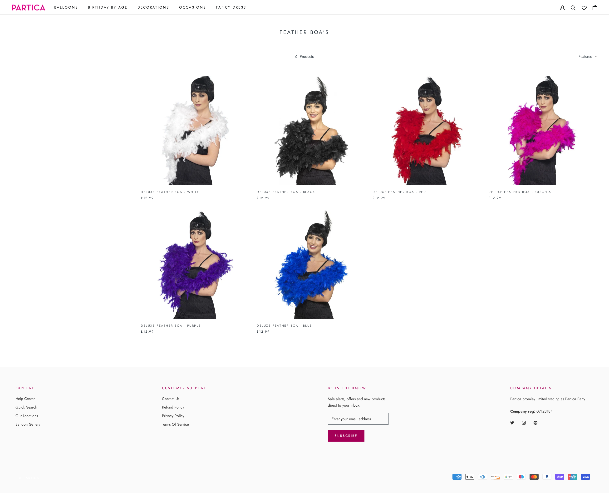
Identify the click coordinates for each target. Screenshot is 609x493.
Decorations (153, 7)
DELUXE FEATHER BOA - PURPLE (171, 325)
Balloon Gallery (27, 424)
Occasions (192, 7)
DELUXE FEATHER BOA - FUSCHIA (519, 192)
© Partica (29, 478)
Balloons (66, 7)
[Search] (573, 7)
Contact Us (170, 398)
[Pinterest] (535, 422)
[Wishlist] (584, 7)
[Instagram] (524, 422)
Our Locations (26, 416)
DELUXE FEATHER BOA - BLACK (286, 192)
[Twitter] (512, 422)
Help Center (25, 398)
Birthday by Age (108, 7)
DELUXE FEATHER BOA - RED (399, 192)
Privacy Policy (173, 416)
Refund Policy (173, 407)
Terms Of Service (175, 424)
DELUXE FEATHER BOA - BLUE (284, 325)
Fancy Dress (231, 7)
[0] (595, 7)
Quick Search (26, 407)
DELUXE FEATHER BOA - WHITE (170, 192)
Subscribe (346, 435)
